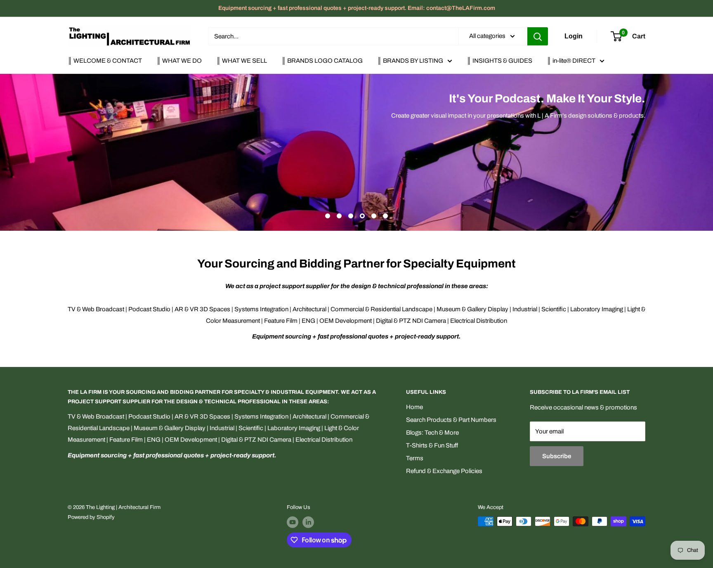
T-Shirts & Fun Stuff (432, 445)
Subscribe (556, 456)
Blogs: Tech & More (432, 432)
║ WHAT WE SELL (241, 60)
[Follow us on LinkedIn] (308, 522)
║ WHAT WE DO (179, 60)
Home (414, 407)
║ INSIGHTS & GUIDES (499, 60)
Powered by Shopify (91, 517)
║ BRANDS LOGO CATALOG (322, 60)
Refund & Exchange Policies (444, 471)
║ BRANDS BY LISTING (410, 60)
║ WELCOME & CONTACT (105, 60)
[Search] (537, 36)
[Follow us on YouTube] (292, 522)
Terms (414, 458)
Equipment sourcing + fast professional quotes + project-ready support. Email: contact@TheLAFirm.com (356, 8)
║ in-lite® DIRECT (571, 60)
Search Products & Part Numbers (451, 420)
